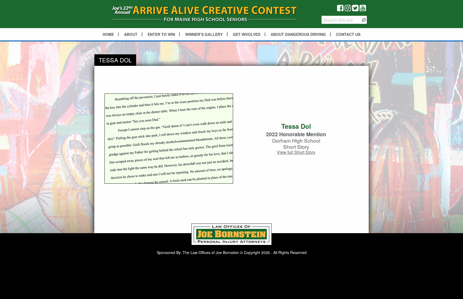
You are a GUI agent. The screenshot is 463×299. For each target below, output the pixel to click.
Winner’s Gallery (204, 34)
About (130, 34)
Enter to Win (161, 34)
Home (108, 34)
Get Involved (246, 34)
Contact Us (348, 34)
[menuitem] (108, 34)
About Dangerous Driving (298, 34)
